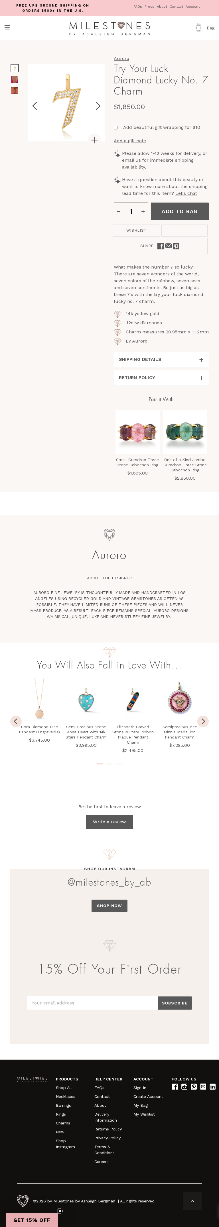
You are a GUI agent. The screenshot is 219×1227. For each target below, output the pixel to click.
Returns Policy (108, 1129)
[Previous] (16, 721)
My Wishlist (144, 1114)
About (162, 7)
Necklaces (65, 1096)
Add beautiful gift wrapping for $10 (161, 127)
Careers (101, 1161)
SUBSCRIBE (175, 1003)
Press (150, 7)
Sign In (139, 1087)
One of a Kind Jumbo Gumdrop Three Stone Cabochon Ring (185, 464)
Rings (61, 1114)
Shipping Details (140, 359)
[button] (32, 1220)
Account (193, 7)
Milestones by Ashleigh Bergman (84, 1201)
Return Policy (137, 377)
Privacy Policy (107, 1138)
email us (131, 160)
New (60, 1132)
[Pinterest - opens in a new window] (176, 246)
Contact (177, 7)
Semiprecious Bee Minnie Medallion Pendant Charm (180, 731)
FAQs (138, 7)
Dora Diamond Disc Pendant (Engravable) (39, 729)
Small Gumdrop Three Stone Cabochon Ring (137, 462)
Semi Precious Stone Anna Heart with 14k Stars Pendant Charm (86, 731)
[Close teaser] (60, 1211)
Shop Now (109, 905)
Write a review (109, 821)
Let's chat (186, 193)
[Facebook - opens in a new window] (160, 246)
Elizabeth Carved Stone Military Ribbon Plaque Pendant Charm (133, 734)
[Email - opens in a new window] (168, 246)
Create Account (148, 1096)
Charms (63, 1123)
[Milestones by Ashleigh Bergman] (109, 28)
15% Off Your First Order (109, 969)
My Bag (140, 1105)
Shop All (64, 1087)
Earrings (63, 1105)
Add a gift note (130, 140)
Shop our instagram (109, 868)
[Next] (203, 721)
